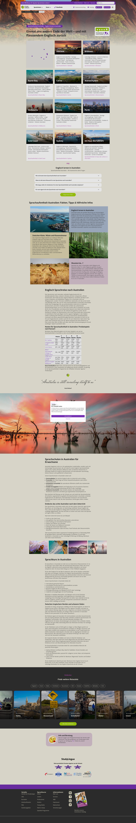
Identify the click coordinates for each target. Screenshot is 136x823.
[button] (54, 403)
